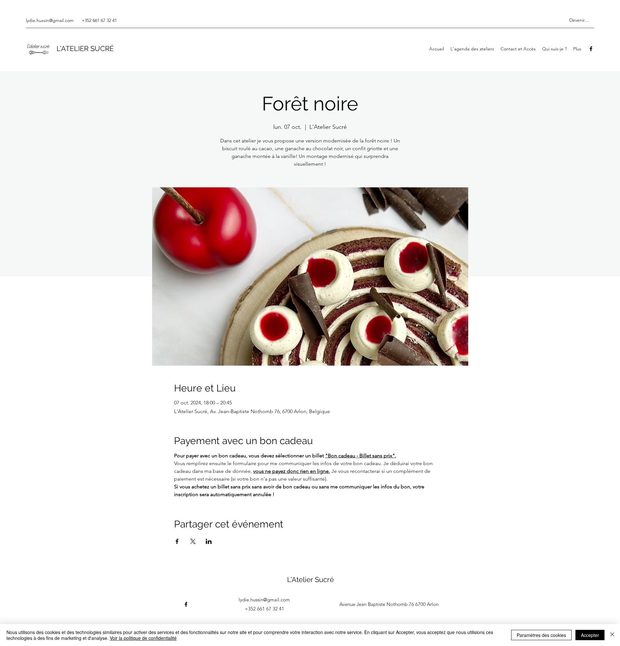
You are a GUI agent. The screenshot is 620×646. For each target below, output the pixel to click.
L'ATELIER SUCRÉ (85, 48)
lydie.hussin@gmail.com (50, 20)
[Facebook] (591, 49)
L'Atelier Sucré (310, 579)
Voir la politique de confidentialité (143, 638)
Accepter (590, 635)
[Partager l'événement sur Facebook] (177, 541)
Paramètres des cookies (541, 635)
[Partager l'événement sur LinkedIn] (209, 541)
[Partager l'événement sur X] (193, 541)
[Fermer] (612, 635)
